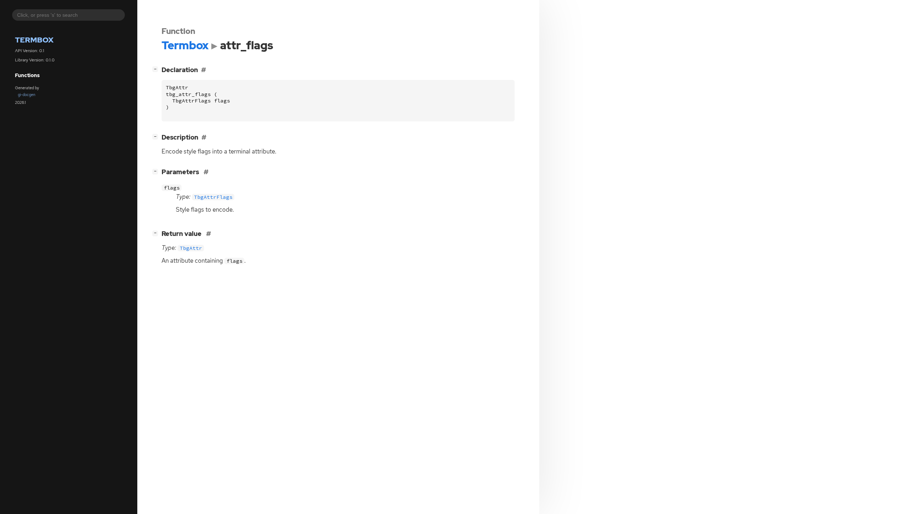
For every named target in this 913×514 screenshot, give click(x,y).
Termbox (34, 40)
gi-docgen (26, 94)
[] (156, 69)
